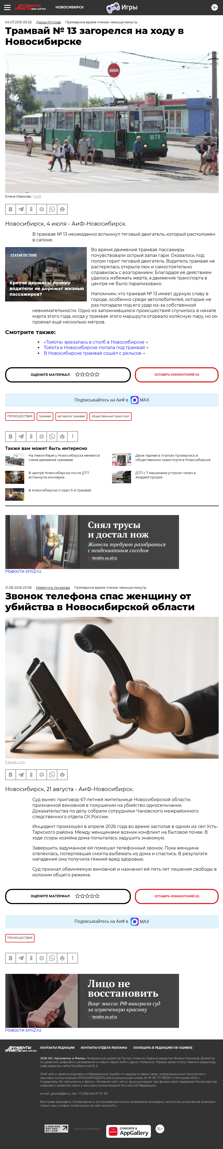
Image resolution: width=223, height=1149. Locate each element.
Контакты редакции (57, 1048)
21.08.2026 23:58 (18, 588)
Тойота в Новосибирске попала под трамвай (94, 347)
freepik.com (15, 762)
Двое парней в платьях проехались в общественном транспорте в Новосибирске (172, 457)
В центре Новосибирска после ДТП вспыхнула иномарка (59, 475)
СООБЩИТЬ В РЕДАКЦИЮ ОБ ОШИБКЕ (163, 1048)
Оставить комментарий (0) (176, 374)
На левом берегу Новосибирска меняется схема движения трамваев (64, 457)
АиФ (37, 196)
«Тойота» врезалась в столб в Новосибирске (94, 342)
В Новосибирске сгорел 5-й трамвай (60, 490)
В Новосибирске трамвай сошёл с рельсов (92, 353)
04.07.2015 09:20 (18, 22)
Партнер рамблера (87, 1128)
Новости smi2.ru (23, 571)
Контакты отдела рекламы (104, 1048)
